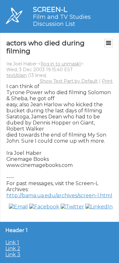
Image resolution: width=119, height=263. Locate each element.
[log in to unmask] (61, 64)
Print (107, 81)
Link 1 (12, 242)
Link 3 (12, 255)
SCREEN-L (50, 9)
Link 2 (12, 248)
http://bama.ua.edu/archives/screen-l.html (59, 195)
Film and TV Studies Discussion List (62, 20)
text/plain (16, 75)
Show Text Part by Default (69, 81)
